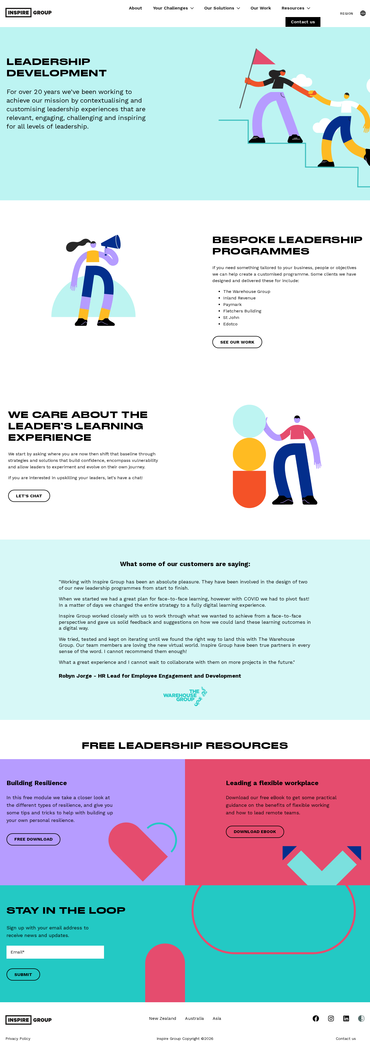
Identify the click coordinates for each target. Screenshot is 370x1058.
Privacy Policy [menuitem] (17, 1038)
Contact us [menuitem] (303, 21)
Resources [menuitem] (293, 8)
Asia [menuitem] (217, 1018)
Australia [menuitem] (194, 1018)
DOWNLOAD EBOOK (255, 831)
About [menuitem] (135, 8)
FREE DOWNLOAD (33, 839)
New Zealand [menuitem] (162, 1018)
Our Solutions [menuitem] (219, 8)
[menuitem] (316, 1019)
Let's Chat (29, 495)
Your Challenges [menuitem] (170, 8)
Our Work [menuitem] (261, 8)
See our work (237, 342)
